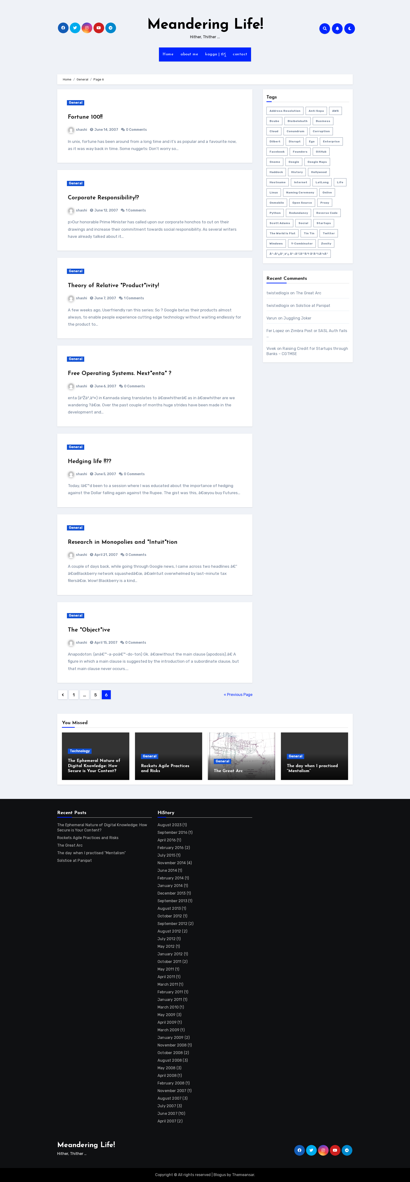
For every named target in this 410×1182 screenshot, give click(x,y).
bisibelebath (298, 121)
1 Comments (136, 210)
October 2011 (169, 961)
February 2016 (171, 847)
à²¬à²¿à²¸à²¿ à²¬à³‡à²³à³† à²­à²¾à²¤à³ (299, 253)
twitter (329, 233)
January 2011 (170, 999)
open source (302, 202)
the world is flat (282, 233)
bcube (274, 121)
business (323, 121)
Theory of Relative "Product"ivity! (113, 286)
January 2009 (170, 1037)
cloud (274, 131)
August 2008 (170, 1060)
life (340, 182)
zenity (326, 243)
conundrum (295, 131)
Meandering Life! (205, 25)
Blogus (220, 1175)
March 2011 (168, 984)
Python (275, 213)
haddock (276, 172)
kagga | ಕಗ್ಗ (215, 54)
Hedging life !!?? (89, 461)
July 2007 (167, 1106)
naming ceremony (300, 192)
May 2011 (166, 969)
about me (189, 54)
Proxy (324, 202)
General (75, 103)
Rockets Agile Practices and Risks (88, 837)
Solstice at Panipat (313, 305)
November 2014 (172, 863)
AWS (335, 111)
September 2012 (172, 923)
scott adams (280, 223)
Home (168, 54)
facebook (277, 151)
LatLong (322, 182)
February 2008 (171, 1083)
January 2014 (170, 885)
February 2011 (170, 992)
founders (300, 151)
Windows (276, 243)
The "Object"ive (89, 630)
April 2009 (167, 1022)
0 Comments (136, 130)
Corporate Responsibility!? (103, 198)
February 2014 (171, 878)
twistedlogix (277, 293)
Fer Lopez (275, 330)
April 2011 (166, 977)
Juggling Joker (297, 318)
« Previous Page (238, 694)
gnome (275, 162)
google (294, 162)
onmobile (277, 202)
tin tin (309, 233)
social (303, 223)
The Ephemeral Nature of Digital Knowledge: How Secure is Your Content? (94, 766)
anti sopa (316, 111)
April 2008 (167, 1075)
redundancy (298, 213)
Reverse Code (327, 213)
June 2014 (167, 870)
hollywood (319, 172)
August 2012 (169, 931)
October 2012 (170, 916)
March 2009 (168, 1030)
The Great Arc (308, 293)
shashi (81, 130)
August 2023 (170, 825)
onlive (327, 192)
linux (274, 192)
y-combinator (302, 243)
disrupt (295, 141)
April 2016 (167, 840)
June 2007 (167, 1113)
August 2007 (170, 1098)
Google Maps (317, 162)
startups (324, 223)
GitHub (321, 151)
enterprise (331, 141)
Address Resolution (285, 111)
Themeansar (243, 1175)
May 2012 (166, 946)
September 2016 (172, 832)
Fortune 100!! (85, 117)
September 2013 (172, 901)
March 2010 (168, 1007)
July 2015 (166, 855)
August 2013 (169, 908)
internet (300, 182)
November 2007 (172, 1090)
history (297, 172)
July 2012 (167, 939)
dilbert (275, 141)
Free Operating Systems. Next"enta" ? (119, 373)
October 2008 (170, 1053)
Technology (80, 751)
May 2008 (167, 1068)
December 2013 (172, 893)
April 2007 (167, 1121)
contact (240, 54)
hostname (278, 182)
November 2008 (172, 1045)
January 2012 (170, 954)
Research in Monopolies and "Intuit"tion (122, 542)
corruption (321, 131)
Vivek (271, 348)
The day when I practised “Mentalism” (91, 853)
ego (312, 141)
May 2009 (167, 1015)
